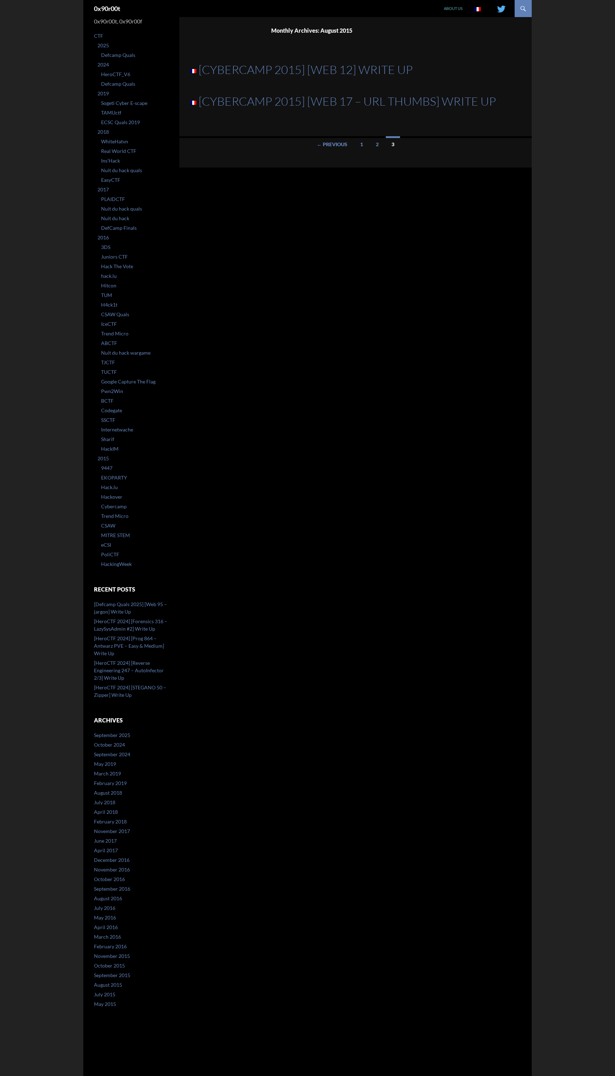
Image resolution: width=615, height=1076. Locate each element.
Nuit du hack (115, 218)
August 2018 (108, 793)
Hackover (111, 497)
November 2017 (112, 831)
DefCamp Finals (119, 228)
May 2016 (105, 918)
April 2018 (106, 812)
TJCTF (108, 362)
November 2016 (112, 869)
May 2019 (105, 764)
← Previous (332, 144)
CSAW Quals (115, 314)
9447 (106, 468)
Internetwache (117, 429)
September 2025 (112, 735)
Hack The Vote (117, 266)
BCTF (107, 401)
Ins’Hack (110, 161)
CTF (98, 36)
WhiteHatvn (114, 141)
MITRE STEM (115, 535)
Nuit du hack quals (121, 170)
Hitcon (108, 285)
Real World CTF (118, 151)
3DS (105, 247)
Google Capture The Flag (128, 381)
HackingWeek (116, 564)
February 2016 (110, 946)
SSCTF (108, 420)
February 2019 (110, 783)
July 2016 (104, 908)
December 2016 (112, 860)
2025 (103, 45)
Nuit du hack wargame (126, 353)
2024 (103, 65)
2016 (103, 237)
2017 (103, 189)
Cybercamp (114, 506)
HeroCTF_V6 (115, 74)
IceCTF (109, 324)
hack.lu (109, 276)
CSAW (108, 526)
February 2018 (110, 821)
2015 (103, 458)
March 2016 (107, 937)
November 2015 (112, 956)
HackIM (110, 449)
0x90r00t (107, 8)
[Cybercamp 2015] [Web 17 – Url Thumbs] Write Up (347, 101)
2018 (103, 132)
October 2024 (109, 745)
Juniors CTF (114, 257)
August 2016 (108, 898)
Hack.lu (109, 487)
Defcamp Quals (118, 55)
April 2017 (106, 850)
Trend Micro (114, 333)
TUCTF (109, 372)
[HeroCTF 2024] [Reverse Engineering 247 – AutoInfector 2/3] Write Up (129, 670)
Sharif (107, 439)
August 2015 (108, 985)
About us (453, 8)
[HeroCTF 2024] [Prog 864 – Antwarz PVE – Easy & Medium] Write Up (129, 645)
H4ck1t (109, 305)
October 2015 (109, 966)
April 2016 (106, 927)
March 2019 (107, 773)
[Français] (477, 8)
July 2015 (104, 994)
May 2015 (105, 1004)
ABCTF (109, 343)
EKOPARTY (114, 478)
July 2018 (104, 802)
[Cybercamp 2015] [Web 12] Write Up (306, 69)
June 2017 (105, 841)
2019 (103, 93)
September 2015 (112, 975)
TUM (106, 295)
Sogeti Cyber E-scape (124, 103)
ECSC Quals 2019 (120, 122)
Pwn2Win (112, 391)
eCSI (106, 545)
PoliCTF (110, 554)
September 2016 (112, 889)
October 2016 (109, 879)
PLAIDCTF (113, 199)
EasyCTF (110, 180)
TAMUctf (111, 113)
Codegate (111, 410)
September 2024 (112, 754)
